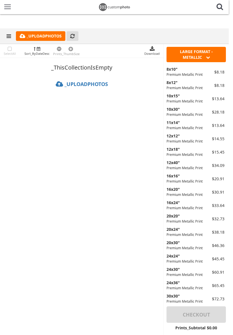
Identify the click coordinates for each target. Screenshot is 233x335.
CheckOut (196, 314)
